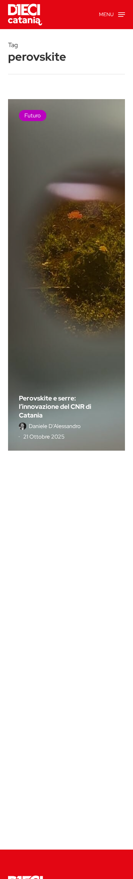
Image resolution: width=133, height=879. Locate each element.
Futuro (32, 115)
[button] (112, 14)
